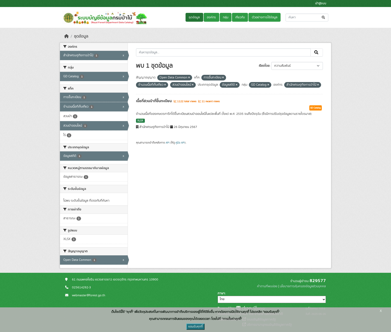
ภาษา (221, 293)
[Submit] (324, 17)
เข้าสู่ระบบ (320, 3)
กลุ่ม (225, 17)
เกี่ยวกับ (240, 17)
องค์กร (211, 17)
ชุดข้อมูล (194, 17)
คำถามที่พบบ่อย (267, 286)
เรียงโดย (264, 66)
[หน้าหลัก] (66, 36)
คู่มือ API (180, 143)
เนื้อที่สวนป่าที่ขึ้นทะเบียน (154, 101)
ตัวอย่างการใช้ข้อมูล (264, 17)
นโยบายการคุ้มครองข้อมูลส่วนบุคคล (303, 286)
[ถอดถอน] (189, 78)
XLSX (140, 120)
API (167, 143)
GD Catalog (315, 107)
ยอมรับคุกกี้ (195, 326)
